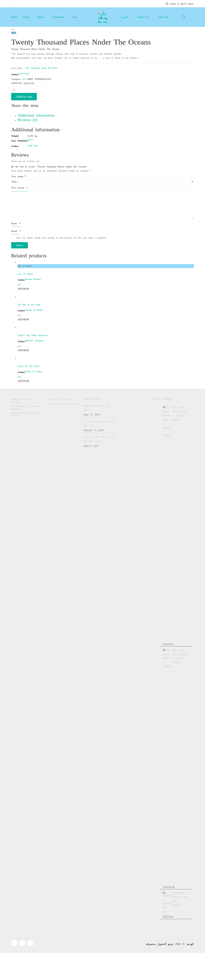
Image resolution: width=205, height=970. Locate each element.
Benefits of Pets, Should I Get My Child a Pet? (99, 439)
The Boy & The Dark (29, 305)
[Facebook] (12, 111)
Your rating (18, 176)
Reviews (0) (27, 120)
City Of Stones (25, 274)
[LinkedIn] (16, 111)
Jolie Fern (24, 73)
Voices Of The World (28, 366)
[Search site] (184, 17)
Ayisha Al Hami (34, 310)
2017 (30, 140)
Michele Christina (34, 340)
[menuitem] (123, 17)
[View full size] (12, 29)
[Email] (18, 111)
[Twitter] (14, 111)
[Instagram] (30, 943)
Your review (19, 187)
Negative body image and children (96, 408)
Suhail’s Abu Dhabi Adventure (33, 335)
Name (16, 223)
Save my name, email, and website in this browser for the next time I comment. (61, 237)
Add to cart (24, 97)
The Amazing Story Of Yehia (41, 68)
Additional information (36, 115)
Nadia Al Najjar (33, 371)
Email (15, 231)
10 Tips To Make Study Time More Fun (98, 423)
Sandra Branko (33, 279)
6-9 (24, 79)
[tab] (106, 115)
